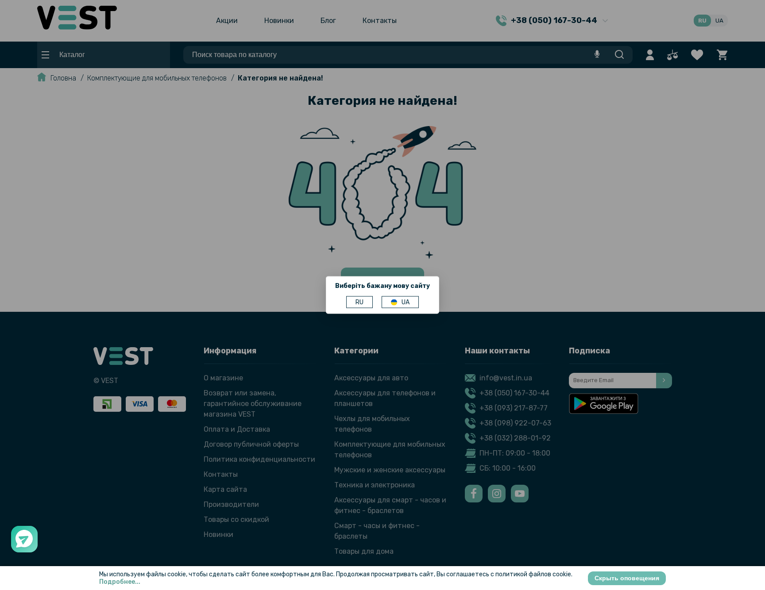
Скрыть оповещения (627, 578)
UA (406, 302)
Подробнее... (119, 582)
